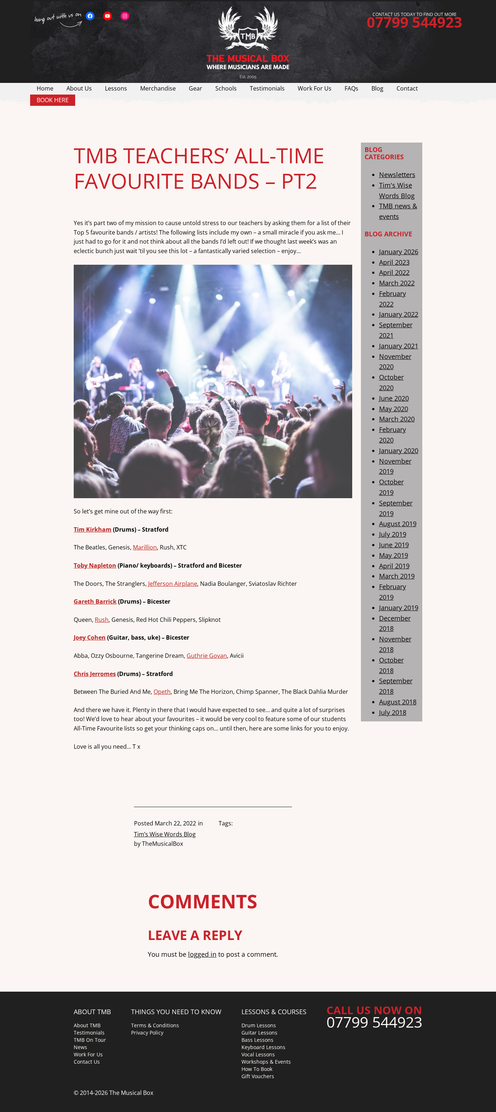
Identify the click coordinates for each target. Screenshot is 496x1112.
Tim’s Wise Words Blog (165, 834)
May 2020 (393, 408)
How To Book (256, 1068)
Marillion (145, 547)
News (80, 1047)
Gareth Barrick (95, 601)
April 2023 (394, 261)
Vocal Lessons (258, 1054)
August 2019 (397, 523)
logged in (202, 954)
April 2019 (394, 565)
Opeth (162, 692)
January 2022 (398, 314)
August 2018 (397, 701)
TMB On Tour (90, 1039)
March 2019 (397, 576)
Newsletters (397, 174)
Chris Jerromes (95, 674)
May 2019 (393, 555)
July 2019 (392, 534)
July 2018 (392, 712)
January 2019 (398, 607)
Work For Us (88, 1054)
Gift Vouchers (257, 1076)
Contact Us (87, 1061)
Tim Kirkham (92, 529)
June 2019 (394, 544)
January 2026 (398, 251)
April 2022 (394, 272)
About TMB (87, 1025)
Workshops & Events (266, 1061)
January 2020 (398, 450)
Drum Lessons (258, 1025)
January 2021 (398, 345)
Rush (102, 620)
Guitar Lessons (259, 1032)
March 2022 (397, 283)
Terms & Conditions (155, 1025)
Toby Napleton (95, 565)
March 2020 (397, 419)
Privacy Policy (147, 1032)
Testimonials (89, 1032)
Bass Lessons (257, 1039)
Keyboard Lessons (263, 1047)
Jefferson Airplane (172, 584)
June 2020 (394, 398)
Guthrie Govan (207, 656)
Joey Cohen (90, 637)
